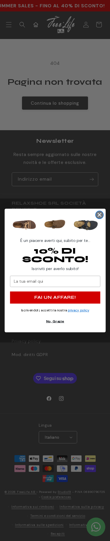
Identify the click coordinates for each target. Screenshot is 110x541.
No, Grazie (55, 321)
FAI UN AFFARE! (55, 297)
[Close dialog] (99, 215)
